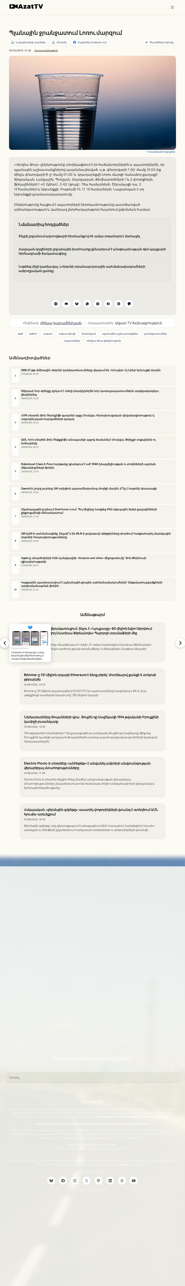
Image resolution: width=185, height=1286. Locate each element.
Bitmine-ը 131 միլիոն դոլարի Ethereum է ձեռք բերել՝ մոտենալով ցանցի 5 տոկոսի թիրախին (90, 677)
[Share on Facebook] (108, 304)
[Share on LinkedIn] (119, 304)
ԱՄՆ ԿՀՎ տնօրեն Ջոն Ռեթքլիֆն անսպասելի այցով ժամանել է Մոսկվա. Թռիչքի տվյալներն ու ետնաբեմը (88, 441)
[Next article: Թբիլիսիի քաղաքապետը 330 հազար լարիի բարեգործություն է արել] (180, 643)
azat (20, 333)
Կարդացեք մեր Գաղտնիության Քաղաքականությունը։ (133, 1116)
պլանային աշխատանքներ (120, 333)
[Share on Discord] (66, 304)
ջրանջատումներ (155, 333)
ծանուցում (89, 333)
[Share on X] (98, 304)
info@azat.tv (123, 1164)
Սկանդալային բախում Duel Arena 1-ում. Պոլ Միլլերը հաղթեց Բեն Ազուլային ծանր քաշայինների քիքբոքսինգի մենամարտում (89, 511)
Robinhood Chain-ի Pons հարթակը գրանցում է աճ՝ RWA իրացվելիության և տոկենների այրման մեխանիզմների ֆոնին (88, 466)
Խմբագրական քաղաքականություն (75, 1123)
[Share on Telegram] (56, 304)
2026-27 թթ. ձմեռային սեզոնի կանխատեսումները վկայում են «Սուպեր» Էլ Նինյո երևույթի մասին (91, 370)
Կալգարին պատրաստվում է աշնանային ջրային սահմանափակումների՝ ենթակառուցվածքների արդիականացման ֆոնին (91, 584)
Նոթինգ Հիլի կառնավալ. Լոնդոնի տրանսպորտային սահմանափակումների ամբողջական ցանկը (82, 268)
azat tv (33, 333)
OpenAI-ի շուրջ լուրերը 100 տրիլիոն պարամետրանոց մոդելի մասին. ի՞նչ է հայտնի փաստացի (89, 488)
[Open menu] (172, 7)
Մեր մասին (42, 1123)
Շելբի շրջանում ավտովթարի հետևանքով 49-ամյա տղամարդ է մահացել (79, 236)
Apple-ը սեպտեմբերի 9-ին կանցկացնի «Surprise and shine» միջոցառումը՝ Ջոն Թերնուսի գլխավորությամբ (83, 559)
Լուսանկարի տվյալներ (162, 151)
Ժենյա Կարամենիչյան (61, 322)
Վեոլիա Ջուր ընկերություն (103, 340)
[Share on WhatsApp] (87, 304)
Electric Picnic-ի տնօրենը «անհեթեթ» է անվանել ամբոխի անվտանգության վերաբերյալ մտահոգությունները (87, 765)
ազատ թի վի (67, 333)
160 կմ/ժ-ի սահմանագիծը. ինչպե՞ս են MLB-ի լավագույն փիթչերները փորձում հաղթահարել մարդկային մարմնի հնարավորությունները (96, 535)
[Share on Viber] (129, 304)
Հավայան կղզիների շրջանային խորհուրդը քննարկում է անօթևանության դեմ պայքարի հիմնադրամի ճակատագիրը (92, 251)
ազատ (48, 333)
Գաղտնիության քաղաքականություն (125, 1123)
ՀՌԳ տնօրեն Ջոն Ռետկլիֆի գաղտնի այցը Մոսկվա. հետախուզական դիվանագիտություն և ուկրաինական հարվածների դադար (88, 417)
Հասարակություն (46, 50)
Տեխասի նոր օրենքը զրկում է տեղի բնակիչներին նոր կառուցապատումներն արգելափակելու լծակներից (90, 392)
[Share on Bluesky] (77, 304)
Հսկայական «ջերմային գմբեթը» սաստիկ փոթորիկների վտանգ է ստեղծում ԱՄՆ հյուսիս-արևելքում (91, 811)
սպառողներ (72, 340)
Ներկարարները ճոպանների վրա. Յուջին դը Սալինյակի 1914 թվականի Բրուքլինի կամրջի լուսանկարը (91, 719)
